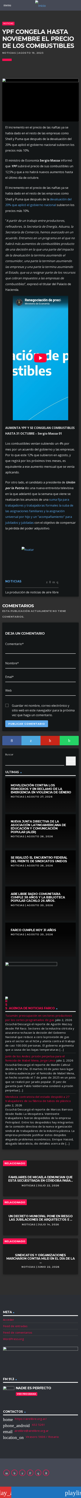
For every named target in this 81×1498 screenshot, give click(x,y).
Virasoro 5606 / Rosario (42, 1437)
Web (8, 690)
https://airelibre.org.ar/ (31, 1419)
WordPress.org (13, 1339)
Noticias (8, 23)
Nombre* (12, 663)
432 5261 (38, 1424)
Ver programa (26, 1394)
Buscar (9, 754)
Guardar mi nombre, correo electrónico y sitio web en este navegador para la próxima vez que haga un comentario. (43, 705)
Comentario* (14, 644)
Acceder (8, 1319)
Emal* (9, 677)
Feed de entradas (15, 1326)
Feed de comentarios (17, 1332)
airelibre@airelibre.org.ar (32, 1431)
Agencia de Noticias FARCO (32, 1008)
